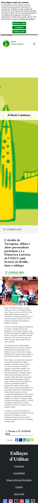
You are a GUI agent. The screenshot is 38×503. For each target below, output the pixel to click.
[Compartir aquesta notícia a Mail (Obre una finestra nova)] (32, 440)
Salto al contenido (7, 35)
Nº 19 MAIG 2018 (12, 229)
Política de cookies (26, 19)
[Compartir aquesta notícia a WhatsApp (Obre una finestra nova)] (28, 440)
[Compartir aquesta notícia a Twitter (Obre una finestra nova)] (20, 440)
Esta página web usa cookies (15, 2)
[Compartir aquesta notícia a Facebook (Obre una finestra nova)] (16, 440)
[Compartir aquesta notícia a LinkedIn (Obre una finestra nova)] (24, 440)
